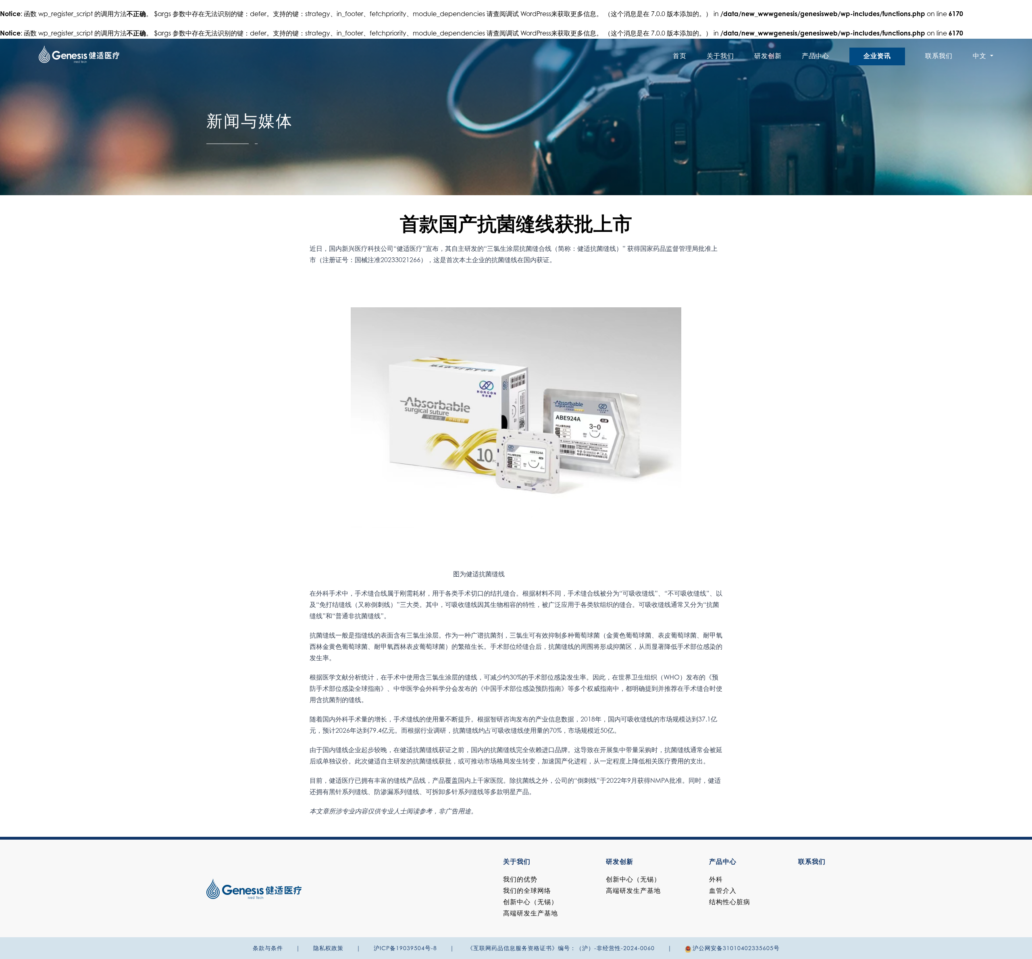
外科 (716, 880)
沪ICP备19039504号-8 (405, 949)
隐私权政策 (328, 949)
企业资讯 (877, 56)
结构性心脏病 (729, 902)
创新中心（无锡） (530, 902)
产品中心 (815, 56)
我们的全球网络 (527, 891)
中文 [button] (980, 56)
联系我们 (939, 56)
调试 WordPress (528, 14)
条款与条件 (268, 949)
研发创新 (768, 56)
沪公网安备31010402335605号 (736, 949)
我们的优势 (520, 880)
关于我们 (720, 56)
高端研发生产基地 (530, 914)
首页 (680, 56)
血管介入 (723, 891)
